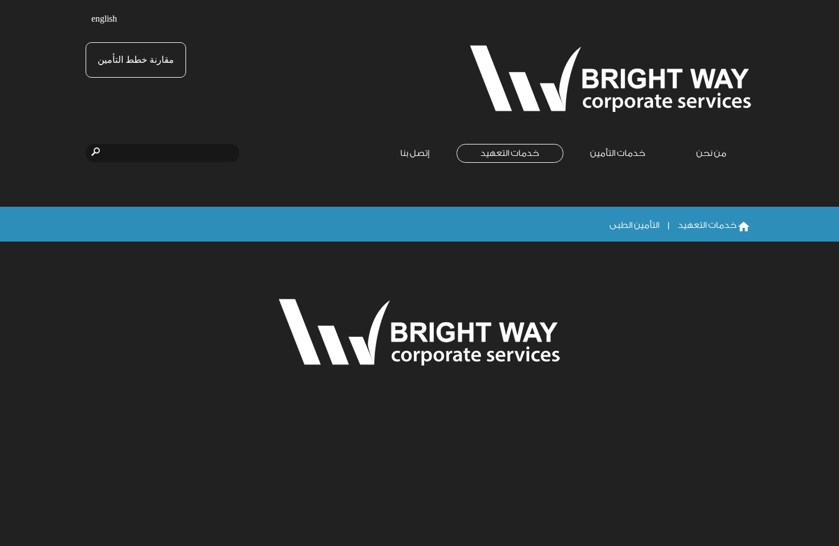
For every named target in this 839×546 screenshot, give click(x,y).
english (104, 19)
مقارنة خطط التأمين (136, 60)
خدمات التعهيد (510, 153)
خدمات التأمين (618, 153)
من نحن (711, 153)
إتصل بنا (415, 153)
